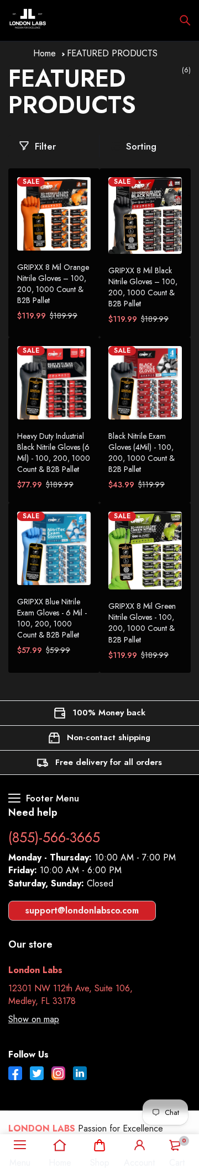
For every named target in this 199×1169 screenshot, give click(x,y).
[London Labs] (27, 20)
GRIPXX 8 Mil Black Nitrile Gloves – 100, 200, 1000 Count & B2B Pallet (142, 287)
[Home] (60, 1145)
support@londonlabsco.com (82, 910)
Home (44, 53)
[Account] (139, 1145)
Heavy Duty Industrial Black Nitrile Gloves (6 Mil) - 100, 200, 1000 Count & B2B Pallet (53, 453)
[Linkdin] (80, 1075)
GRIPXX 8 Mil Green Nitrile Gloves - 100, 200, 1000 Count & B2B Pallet (142, 623)
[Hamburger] (19, 1145)
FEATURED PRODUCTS (112, 53)
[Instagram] (58, 1075)
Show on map (33, 1019)
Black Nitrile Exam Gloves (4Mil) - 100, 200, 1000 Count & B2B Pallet (141, 453)
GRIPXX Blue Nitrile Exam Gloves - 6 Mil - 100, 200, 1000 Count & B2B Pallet (52, 618)
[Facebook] (15, 1075)
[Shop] (99, 1145)
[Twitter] (37, 1075)
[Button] (185, 20)
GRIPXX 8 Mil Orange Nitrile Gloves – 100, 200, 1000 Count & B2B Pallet (53, 284)
